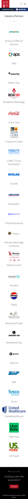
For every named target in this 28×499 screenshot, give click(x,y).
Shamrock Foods (14, 323)
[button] (14, 9)
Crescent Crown (14, 141)
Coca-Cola (14, 122)
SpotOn (14, 362)
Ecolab (14, 183)
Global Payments (14, 223)
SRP (14, 382)
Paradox (14, 285)
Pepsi (14, 304)
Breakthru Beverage (14, 101)
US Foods (14, 455)
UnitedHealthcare (14, 416)
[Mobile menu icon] (24, 3)
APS (14, 63)
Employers (14, 203)
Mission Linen (14, 264)
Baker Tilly (14, 82)
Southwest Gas (14, 342)
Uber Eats (14, 436)
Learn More (14, 486)
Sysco (14, 401)
